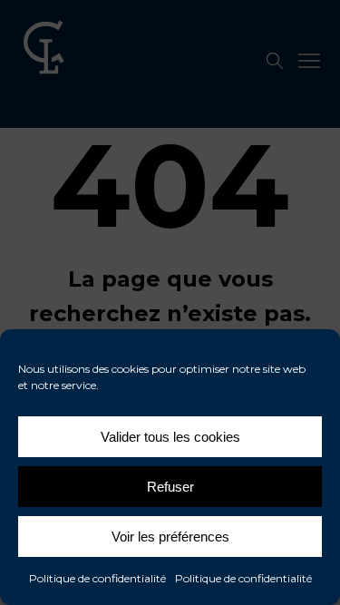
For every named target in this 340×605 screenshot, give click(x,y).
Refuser (170, 486)
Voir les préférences (170, 536)
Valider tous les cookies (170, 436)
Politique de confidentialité (97, 578)
